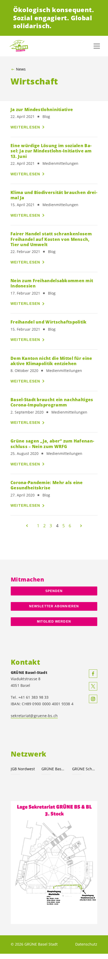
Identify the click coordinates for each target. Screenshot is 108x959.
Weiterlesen (25, 127)
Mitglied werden (54, 621)
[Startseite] (21, 46)
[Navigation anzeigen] (97, 46)
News (21, 69)
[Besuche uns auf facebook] (93, 673)
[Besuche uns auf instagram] (93, 699)
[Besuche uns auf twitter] (93, 686)
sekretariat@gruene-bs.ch (34, 715)
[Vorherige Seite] (27, 526)
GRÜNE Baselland (53, 768)
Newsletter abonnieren (54, 606)
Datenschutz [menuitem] (86, 944)
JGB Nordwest (23, 768)
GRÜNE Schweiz (84, 768)
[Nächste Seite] (81, 526)
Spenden (54, 591)
